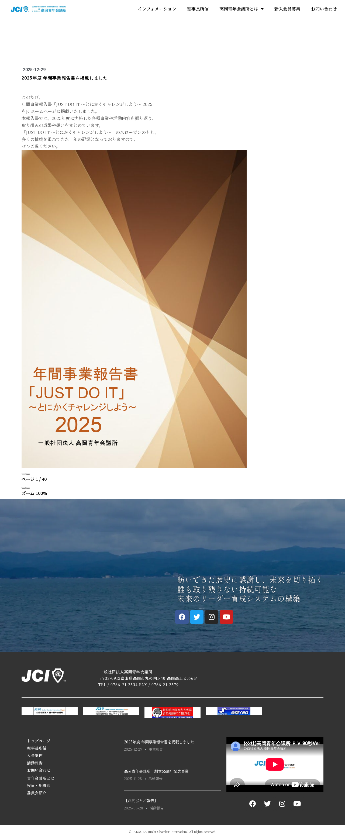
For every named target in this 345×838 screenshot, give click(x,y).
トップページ (38, 740)
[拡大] (28, 488)
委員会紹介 (37, 792)
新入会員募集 (287, 9)
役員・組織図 (38, 785)
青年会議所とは (40, 778)
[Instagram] (211, 617)
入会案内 (35, 755)
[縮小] (24, 488)
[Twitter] (196, 617)
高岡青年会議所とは (238, 9)
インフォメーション (157, 9)
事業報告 (156, 749)
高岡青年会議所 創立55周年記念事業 (156, 771)
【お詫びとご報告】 (141, 800)
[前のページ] (24, 474)
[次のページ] (28, 474)
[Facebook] (182, 617)
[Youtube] (226, 617)
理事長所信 (198, 9)
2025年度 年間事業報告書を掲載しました (159, 741)
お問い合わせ (324, 9)
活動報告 (35, 762)
